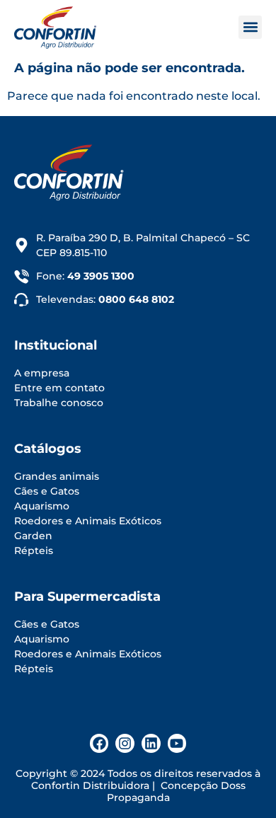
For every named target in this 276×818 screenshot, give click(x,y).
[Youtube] (177, 743)
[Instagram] (124, 743)
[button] (250, 27)
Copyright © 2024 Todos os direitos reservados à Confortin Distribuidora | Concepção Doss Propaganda (138, 785)
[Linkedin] (151, 743)
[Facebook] (99, 743)
